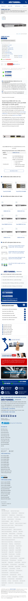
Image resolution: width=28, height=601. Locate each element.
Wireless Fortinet (14, 513)
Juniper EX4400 (21, 558)
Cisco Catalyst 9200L (5, 464)
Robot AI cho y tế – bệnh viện (7, 537)
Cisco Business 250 (5, 574)
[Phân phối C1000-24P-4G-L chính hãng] (14, 271)
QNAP (12, 521)
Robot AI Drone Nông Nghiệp (7, 531)
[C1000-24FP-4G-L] (21, 232)
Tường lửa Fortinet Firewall (6, 487)
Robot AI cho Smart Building (18, 537)
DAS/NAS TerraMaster (5, 521)
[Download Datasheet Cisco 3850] (25, 315)
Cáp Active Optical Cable (6, 513)
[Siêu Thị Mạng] (14, 2)
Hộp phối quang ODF (5, 497)
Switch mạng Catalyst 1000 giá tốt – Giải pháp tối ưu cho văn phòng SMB (16, 258)
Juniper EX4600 (4, 554)
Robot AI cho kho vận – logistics (20, 523)
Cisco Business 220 (5, 572)
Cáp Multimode (11, 548)
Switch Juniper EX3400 (5, 483)
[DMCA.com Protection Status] (4, 477)
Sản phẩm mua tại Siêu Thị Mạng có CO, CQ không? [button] (12, 286)
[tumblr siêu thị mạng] (16, 416)
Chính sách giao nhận (5, 436)
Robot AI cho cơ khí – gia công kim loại (8, 527)
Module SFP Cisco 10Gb (5, 469)
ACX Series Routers (13, 564)
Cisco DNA (3, 585)
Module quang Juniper (19, 582)
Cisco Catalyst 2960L (5, 459)
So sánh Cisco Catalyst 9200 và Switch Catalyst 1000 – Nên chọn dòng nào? (16, 246)
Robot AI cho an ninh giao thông (7, 541)
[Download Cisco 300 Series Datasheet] (25, 317)
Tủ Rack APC (11, 523)
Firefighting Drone (17, 541)
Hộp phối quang (4, 556)
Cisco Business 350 (13, 574)
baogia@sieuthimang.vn (9, 300)
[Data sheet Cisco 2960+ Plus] (25, 311)
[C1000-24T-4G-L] (7, 232)
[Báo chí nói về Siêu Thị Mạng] (14, 373)
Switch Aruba (22, 517)
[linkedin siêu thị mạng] (11, 416)
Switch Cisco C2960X (17, 115)
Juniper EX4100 (17, 552)
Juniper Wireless (21, 564)
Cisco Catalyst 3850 (5, 462)
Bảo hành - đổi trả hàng (5, 437)
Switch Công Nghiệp (5, 564)
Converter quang (11, 554)
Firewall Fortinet (18, 545)
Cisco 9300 (11, 556)
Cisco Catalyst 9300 (5, 466)
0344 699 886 (5, 408)
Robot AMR (21, 531)
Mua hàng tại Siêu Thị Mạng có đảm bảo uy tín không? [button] (13, 282)
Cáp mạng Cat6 (22, 580)
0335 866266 (12, 408)
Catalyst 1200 (11, 550)
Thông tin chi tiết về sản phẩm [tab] (8, 97)
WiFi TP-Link (17, 521)
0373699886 (8, 72)
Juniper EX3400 (4, 548)
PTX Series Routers (13, 560)
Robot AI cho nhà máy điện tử (7, 529)
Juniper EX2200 (17, 556)
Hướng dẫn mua (17, 64)
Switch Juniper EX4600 (5, 485)
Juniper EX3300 (17, 562)
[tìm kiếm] (26, 2)
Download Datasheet (5, 444)
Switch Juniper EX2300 (5, 482)
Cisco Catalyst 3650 (5, 461)
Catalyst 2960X (10, 566)
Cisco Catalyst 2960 (5, 455)
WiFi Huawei (4, 519)
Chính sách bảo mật (5, 432)
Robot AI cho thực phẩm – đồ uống (7, 525)
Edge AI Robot (4, 535)
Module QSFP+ (14, 576)
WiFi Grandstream (5, 523)
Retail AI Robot (22, 535)
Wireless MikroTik (5, 515)
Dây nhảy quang (4, 550)
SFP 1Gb (19, 574)
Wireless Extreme (19, 515)
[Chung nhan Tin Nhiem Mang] (15, 423)
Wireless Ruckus (12, 515)
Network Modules (19, 578)
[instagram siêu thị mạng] (9, 416)
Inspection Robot (4, 533)
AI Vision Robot (19, 533)
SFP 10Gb (9, 576)
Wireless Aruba (21, 513)
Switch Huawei (9, 517)
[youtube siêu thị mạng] (7, 416)
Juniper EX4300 (4, 570)
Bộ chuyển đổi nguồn (5, 511)
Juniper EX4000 (18, 550)
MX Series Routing (5, 560)
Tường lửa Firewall (11, 578)
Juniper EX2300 (4, 545)
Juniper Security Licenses (14, 572)
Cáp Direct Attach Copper (15, 511)
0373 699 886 (5, 412)
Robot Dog (11, 543)
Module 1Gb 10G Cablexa (5, 499)
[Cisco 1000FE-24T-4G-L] (21, 218)
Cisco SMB (18, 568)
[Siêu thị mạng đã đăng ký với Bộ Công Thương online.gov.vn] (5, 423)
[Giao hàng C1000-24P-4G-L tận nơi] (14, 344)
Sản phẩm (10, 6)
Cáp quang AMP (4, 552)
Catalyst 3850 (10, 562)
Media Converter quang (5, 492)
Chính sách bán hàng (5, 434)
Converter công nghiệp (5, 494)
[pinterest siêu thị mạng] (13, 416)
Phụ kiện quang (11, 570)
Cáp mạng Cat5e (15, 580)
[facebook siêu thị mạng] (2, 416)
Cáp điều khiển (4, 582)
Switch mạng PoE (4, 495)
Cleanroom (10, 535)
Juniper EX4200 (12, 568)
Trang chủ (3, 6)
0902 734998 (12, 412)
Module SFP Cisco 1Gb (5, 467)
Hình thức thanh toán (5, 439)
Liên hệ (2, 446)
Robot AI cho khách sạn (17, 529)
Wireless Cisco (4, 578)
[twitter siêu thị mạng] (4, 416)
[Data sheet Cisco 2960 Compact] (25, 320)
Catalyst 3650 (4, 562)
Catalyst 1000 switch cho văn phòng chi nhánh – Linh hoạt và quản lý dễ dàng (16, 252)
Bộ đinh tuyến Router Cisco (6, 471)
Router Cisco (24, 566)
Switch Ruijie (16, 517)
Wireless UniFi (10, 582)
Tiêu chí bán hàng (4, 430)
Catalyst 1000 (18, 548)
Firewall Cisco (4, 580)
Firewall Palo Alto (17, 543)
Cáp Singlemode (11, 545)
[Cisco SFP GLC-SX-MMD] (21, 185)
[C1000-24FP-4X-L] (21, 205)
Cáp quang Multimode (5, 488)
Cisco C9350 (20, 560)
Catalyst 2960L (17, 566)
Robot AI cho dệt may (18, 525)
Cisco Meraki (21, 576)
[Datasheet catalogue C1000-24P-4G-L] (14, 305)
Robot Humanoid (4, 543)
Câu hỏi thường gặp (5, 442)
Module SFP (4, 576)
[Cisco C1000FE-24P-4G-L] (7, 218)
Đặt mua (10, 64)
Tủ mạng (9, 580)
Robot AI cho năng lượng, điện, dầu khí (8, 539)
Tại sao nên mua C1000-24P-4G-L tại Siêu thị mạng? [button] (12, 276)
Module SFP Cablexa (5, 558)
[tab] (14, 277)
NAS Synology (18, 519)
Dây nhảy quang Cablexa (6, 490)
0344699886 (8, 75)
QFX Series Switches (13, 558)
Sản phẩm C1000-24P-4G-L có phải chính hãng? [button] (11, 279)
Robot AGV (15, 531)
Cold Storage (16, 535)
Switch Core (24, 562)
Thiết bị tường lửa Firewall (6, 472)
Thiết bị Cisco (17, 6)
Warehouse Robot (12, 533)
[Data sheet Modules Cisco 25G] (25, 313)
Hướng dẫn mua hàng (5, 441)
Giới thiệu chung (4, 429)
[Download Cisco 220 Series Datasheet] (25, 309)
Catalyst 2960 (4, 566)
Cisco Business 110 (19, 570)
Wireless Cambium (11, 519)
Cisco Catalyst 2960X (5, 457)
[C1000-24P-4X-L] (7, 205)
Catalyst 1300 (11, 552)
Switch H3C (4, 517)
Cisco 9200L (18, 554)
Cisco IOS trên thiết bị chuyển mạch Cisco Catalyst (16, 264)
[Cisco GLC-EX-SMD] (7, 185)
